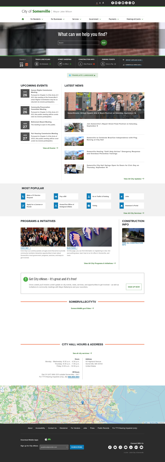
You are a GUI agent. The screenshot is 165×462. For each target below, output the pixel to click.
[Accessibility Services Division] (131, 447)
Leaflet (146, 423)
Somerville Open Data (133, 65)
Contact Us (52, 428)
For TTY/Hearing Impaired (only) (124, 428)
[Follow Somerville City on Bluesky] (115, 447)
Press (92, 428)
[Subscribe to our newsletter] (141, 447)
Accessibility (40, 428)
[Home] (23, 19)
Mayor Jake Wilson (62, 11)
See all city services (81, 353)
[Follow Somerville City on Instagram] (120, 447)
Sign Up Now (134, 287)
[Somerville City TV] (125, 447)
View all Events (49, 148)
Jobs (85, 428)
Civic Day (25, 248)
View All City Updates (132, 179)
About (30, 428)
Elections (71, 248)
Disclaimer (64, 428)
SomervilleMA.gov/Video (81, 308)
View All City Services (132, 213)
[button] (82, 75)
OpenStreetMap (154, 423)
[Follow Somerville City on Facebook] (110, 447)
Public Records (103, 428)
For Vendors (75, 428)
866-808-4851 (73, 376)
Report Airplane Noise (134, 60)
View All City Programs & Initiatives (98, 263)
